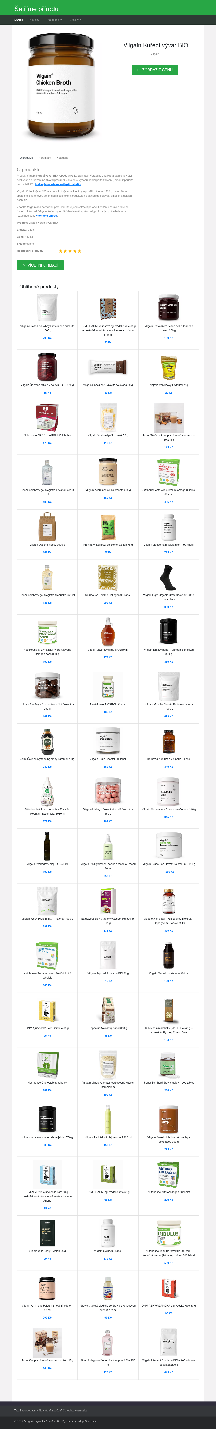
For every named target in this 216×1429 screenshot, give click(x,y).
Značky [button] (74, 20)
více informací (43, 265)
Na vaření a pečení (50, 1410)
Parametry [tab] (45, 158)
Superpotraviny (29, 1410)
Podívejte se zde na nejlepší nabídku (58, 184)
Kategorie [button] (53, 20)
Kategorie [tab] (62, 158)
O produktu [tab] (26, 158)
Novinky (34, 20)
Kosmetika (81, 1410)
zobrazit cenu (157, 69)
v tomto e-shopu (46, 215)
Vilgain (155, 54)
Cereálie (68, 1410)
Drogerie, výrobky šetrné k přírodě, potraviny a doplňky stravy (60, 1421)
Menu (18, 19)
